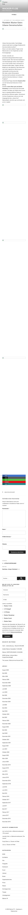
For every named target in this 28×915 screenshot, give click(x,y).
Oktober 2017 (5, 799)
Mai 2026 (4, 673)
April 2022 (4, 733)
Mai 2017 (4, 809)
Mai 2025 (4, 695)
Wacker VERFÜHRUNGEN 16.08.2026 (12, 652)
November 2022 (6, 723)
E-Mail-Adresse (6, 536)
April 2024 (4, 711)
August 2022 (5, 727)
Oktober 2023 (5, 714)
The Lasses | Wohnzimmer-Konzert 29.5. (12, 660)
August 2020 (5, 755)
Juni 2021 (4, 749)
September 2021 (6, 742)
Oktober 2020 (5, 752)
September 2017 (6, 802)
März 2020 (5, 758)
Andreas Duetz (19, 20)
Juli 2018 (4, 787)
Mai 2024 (4, 708)
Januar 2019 (5, 777)
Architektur (5, 857)
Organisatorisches (7, 879)
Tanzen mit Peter (15, 841)
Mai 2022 (4, 730)
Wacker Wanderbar (9, 615)
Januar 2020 (5, 761)
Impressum (19, 909)
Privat (3, 882)
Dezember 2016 (6, 818)
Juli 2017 (4, 806)
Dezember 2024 (6, 698)
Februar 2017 (5, 812)
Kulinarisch (5, 867)
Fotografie (4, 863)
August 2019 (5, 768)
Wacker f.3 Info (8, 606)
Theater (4, 892)
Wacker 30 (5, 898)
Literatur (4, 873)
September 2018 (6, 783)
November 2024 (6, 701)
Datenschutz (14, 911)
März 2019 (5, 774)
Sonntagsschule (6, 889)
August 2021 (5, 746)
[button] (5, 476)
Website (4, 544)
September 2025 (6, 685)
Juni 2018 (4, 790)
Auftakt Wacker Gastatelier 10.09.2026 (12, 649)
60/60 (3, 854)
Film (3, 860)
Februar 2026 (5, 679)
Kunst (3, 870)
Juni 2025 (4, 692)
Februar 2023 (5, 720)
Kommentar (5, 508)
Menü (14, 14)
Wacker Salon (8, 621)
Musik (3, 876)
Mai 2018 (4, 793)
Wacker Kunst (8, 618)
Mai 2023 (4, 717)
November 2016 (6, 821)
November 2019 (6, 765)
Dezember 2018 (6, 780)
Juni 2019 (4, 771)
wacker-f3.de (10, 8)
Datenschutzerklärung (16, 632)
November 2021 (6, 736)
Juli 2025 (4, 689)
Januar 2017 (5, 815)
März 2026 (5, 676)
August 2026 (5, 670)
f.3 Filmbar (7, 612)
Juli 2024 (4, 704)
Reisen (4, 885)
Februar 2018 (5, 796)
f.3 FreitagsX (7, 609)
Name (4, 529)
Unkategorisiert (10, 492)
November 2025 (6, 682)
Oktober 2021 (5, 739)
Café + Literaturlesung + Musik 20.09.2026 (13, 646)
